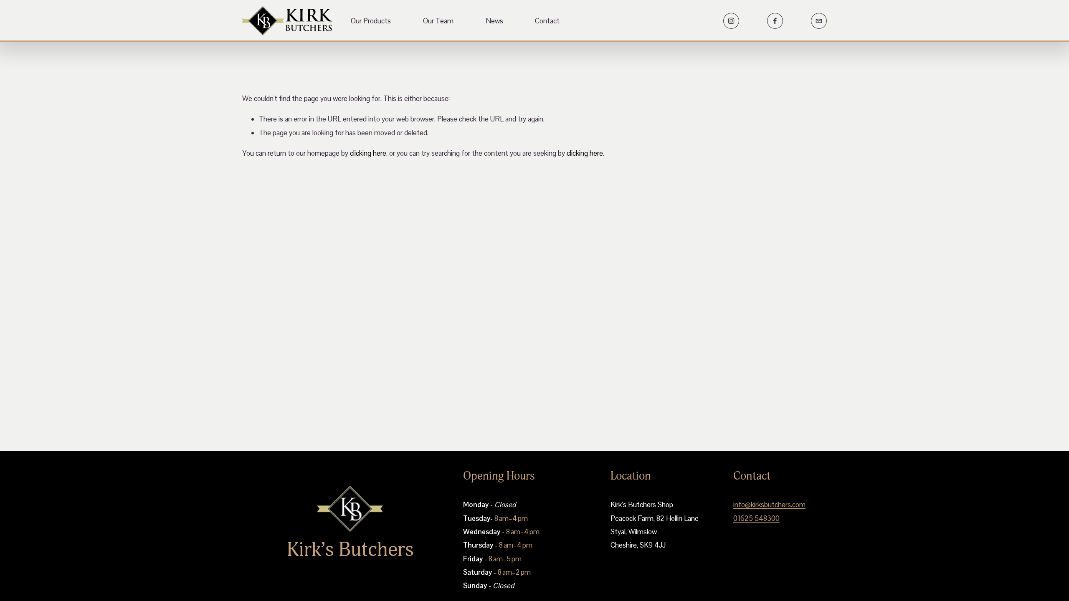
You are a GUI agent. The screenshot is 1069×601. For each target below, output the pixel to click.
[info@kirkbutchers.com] (819, 21)
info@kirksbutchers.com (769, 504)
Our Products (371, 20)
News (494, 20)
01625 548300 (756, 518)
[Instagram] (731, 21)
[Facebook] (775, 21)
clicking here (368, 153)
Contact (547, 20)
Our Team (438, 20)
